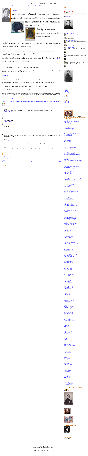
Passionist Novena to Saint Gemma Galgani (68, 306)
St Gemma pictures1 (66, 350)
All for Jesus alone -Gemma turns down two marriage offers (70, 218)
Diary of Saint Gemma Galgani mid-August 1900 (69, 343)
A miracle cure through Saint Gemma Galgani (68, 234)
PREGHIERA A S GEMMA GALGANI (70, 47)
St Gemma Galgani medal (66, 299)
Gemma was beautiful (66, 324)
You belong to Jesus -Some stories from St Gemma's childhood (70, 223)
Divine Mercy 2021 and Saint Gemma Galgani (68, 129)
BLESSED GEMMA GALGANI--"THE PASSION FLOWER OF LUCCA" (71, 145)
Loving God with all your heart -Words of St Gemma (69, 274)
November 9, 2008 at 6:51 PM (8, 121)
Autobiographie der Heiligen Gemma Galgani (68, 323)
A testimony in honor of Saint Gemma (68, 185)
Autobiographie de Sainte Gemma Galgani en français (69, 270)
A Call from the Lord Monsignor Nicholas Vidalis (69, 285)
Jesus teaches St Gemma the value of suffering (68, 349)
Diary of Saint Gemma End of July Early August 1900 (69, 345)
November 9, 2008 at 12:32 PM (8, 111)
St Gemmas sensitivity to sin (67, 339)
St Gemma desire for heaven (67, 332)
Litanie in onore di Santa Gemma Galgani (68, 135)
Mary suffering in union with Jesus (67, 317)
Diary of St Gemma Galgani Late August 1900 (68, 342)
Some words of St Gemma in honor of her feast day (69, 204)
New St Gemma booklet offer (67, 212)
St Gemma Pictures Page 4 (66, 88)
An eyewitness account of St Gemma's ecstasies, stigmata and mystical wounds (72, 154)
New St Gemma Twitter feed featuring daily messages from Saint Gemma (71, 158)
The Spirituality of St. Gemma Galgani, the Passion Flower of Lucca (71, 191)
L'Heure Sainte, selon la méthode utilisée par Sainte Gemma (70, 136)
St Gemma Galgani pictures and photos (70, 54)
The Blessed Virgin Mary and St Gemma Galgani (71, 65)
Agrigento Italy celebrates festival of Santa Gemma (69, 304)
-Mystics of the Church (66, 101)
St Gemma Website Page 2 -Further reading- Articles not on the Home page (71, 222)
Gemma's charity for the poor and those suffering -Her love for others (71, 221)
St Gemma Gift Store (68, 16)
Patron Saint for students (66, 174)
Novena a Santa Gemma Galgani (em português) (68, 139)
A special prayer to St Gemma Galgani (68, 203)
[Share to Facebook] (4, 105)
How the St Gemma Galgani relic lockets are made (69, 132)
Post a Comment (3, 160)
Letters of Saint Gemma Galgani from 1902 (68, 318)
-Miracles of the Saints (66, 102)
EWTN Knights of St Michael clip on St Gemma (69, 286)
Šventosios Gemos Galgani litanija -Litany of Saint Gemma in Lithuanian (71, 123)
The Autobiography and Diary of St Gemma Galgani (69, 171)
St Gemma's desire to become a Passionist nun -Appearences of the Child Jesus (72, 243)
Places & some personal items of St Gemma (68, 236)
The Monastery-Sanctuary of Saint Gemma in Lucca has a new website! (71, 142)
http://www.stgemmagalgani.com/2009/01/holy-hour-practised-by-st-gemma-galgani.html (11, 98)
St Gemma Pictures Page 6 (66, 90)
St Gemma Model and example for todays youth (68, 334)
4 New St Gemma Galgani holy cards (67, 310)
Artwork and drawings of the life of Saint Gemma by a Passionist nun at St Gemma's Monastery (73, 187)
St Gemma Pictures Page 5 (66, 89)
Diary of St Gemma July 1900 (67, 346)
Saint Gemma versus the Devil (67, 377)
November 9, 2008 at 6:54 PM (8, 128)
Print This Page (30, 5)
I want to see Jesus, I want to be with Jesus (68, 250)
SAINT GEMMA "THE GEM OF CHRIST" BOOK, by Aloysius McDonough (72, 133)
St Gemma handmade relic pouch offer (68, 216)
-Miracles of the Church (66, 103)
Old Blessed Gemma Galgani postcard (68, 255)
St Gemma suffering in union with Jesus (68, 311)
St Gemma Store (4, 5)
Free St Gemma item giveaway (67, 208)
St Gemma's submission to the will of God (68, 157)
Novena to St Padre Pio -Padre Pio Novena (70, 33)
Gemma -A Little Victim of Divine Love (68, 193)
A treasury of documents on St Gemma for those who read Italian (70, 260)
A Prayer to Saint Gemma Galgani (67, 266)
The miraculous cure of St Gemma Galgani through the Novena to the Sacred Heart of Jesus (73, 353)
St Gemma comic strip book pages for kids (68, 237)
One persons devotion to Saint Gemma (68, 197)
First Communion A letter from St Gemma (68, 261)
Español (26, 5)
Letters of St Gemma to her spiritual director (68, 355)
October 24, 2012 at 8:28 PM (8, 140)
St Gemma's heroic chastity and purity (68, 308)
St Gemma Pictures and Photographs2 (68, 352)
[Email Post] (2, 104)
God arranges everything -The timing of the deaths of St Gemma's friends (71, 217)
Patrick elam (5, 156)
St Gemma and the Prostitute (67, 293)
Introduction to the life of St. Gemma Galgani (68, 383)
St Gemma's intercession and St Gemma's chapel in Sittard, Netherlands (71, 196)
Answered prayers (66, 357)
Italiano (8, 5)
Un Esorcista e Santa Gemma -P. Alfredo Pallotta (69, 300)
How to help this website (66, 330)
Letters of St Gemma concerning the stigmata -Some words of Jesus (70, 241)
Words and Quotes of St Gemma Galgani (68, 372)
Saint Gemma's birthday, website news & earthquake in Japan (70, 210)
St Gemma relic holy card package (67, 248)
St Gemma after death (66, 292)
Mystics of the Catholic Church (67, 267)
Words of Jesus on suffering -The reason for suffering (69, 219)
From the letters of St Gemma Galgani (68, 382)
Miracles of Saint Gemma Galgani (67, 228)
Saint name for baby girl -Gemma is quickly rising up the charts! (70, 146)
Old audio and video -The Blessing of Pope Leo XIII (69, 244)
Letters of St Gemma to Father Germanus (68, 336)
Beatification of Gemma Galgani (67, 327)
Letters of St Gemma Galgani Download (68, 374)
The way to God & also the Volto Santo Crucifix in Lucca (69, 224)
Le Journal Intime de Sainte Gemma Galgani (68, 257)
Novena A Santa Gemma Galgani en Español (70, 61)
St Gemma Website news (66, 325)
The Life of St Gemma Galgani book (13, 5)
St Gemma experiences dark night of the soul (68, 307)
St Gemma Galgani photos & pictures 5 (68, 288)
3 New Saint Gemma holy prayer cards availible (68, 313)
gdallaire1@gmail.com (68, 96)
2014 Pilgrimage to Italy (66, 159)
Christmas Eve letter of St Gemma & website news (69, 189)
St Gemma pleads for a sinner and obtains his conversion (69, 362)
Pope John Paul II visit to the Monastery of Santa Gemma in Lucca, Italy (71, 205)
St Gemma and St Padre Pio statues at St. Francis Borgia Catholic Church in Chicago (72, 161)
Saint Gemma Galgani (66, 119)
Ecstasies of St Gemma (66, 356)
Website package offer (66, 211)
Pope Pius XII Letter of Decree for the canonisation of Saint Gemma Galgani (71, 166)
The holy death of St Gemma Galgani (67, 370)
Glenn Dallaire (5, 133)
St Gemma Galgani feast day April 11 (67, 170)
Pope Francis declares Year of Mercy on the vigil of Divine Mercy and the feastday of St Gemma (73, 152)
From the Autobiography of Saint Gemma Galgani (69, 380)
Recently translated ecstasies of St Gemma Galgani (69, 180)
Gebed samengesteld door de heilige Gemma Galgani (69, 128)
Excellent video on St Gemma (67, 369)
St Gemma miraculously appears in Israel (68, 183)
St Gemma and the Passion (66, 337)
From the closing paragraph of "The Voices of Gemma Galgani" (70, 147)
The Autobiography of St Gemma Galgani (68, 375)
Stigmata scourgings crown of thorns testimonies (69, 331)
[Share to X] (3, 105)
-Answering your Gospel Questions (67, 107)
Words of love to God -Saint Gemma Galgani (68, 340)
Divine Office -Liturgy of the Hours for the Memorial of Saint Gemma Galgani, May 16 (72, 164)
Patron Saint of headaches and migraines (68, 238)
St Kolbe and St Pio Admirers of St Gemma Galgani (69, 320)
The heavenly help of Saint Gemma (67, 186)
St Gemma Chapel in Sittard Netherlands (68, 280)
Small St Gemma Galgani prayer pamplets (68, 279)
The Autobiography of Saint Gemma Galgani (68, 344)
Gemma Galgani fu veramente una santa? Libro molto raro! (70, 120)
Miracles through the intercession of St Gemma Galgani (69, 361)
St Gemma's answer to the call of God (68, 289)
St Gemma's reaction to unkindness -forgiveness (68, 263)
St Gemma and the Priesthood (67, 294)
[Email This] (2, 105)
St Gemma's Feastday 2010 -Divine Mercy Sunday (69, 256)
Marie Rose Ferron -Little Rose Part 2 (68, 269)
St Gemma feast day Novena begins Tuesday (68, 314)
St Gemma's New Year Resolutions (67, 215)
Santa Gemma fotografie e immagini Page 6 (68, 249)
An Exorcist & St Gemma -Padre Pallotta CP (68, 302)
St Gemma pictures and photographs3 (67, 321)
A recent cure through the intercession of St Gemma (69, 138)
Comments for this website (66, 363)
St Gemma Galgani (44, 1)
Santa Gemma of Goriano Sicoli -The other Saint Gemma (69, 225)
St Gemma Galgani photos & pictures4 (68, 301)
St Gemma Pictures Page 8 (66, 92)
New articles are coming (66, 231)
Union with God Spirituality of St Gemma (68, 333)
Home (1, 5)
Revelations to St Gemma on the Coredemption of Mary (69, 235)
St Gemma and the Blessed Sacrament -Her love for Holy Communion (71, 230)
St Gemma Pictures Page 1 (66, 86)
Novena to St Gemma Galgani (67, 351)
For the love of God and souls (67, 275)
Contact (33, 5)
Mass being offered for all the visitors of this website (69, 206)
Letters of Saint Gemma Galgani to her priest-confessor (69, 153)
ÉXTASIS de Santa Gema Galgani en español (68, 312)
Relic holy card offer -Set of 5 (67, 167)
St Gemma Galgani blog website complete (68, 281)
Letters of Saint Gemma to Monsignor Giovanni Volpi (69, 151)
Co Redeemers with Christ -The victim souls (68, 287)
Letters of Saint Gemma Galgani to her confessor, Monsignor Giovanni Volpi (71, 155)
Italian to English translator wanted (67, 172)
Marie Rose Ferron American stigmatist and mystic (69, 305)
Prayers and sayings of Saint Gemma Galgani (68, 378)
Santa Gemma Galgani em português (67, 141)
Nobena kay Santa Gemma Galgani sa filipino (68, 295)
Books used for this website (67, 358)
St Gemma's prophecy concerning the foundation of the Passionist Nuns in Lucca (72, 229)
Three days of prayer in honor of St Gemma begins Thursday (70, 247)
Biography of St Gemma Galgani (21, 5)
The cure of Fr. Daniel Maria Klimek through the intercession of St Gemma (71, 121)
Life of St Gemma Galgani (68, 58)
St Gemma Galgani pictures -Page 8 (67, 148)
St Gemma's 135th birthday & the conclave (68, 173)
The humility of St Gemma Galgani (67, 368)
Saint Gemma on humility (66, 326)
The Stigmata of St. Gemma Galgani (67, 376)
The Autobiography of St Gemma (38, 5)
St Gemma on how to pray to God (67, 298)
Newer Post (3, 161)
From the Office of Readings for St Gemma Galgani (69, 168)
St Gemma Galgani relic (66, 122)
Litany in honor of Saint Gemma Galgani (68, 134)
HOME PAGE (44, 455)
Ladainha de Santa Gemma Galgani (67, 140)
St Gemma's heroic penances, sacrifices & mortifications (69, 209)
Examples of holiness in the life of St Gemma (68, 262)
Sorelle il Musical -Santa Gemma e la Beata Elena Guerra (69, 240)
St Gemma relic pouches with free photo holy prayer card (69, 179)
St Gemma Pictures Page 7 (66, 91)
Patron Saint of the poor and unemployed (68, 268)
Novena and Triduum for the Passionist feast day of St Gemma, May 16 (71, 165)
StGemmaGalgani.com (69, 15)
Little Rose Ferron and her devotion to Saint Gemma (69, 199)
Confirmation (65, 338)
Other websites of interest (66, 365)
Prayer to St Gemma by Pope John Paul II (68, 259)
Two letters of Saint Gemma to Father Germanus (69, 319)
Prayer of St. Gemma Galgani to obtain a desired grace (71, 40)
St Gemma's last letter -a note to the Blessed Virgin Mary (69, 242)
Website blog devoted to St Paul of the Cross (68, 276)
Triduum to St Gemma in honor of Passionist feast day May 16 (70, 202)
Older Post (60, 161)
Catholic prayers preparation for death (67, 273)
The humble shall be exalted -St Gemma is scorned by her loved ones (71, 254)
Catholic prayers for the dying (67, 272)
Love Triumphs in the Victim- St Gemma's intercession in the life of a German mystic (72, 178)
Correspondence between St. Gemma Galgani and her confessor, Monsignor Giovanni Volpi (73, 160)
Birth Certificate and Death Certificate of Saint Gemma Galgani (70, 127)
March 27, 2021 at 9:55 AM (7, 158)
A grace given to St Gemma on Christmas (68, 190)
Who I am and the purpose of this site (68, 384)
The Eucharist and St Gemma (67, 371)
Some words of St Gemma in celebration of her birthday (69, 184)
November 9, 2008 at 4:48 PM (8, 115)
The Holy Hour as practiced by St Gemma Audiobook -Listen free (70, 126)
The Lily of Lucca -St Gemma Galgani (68, 253)
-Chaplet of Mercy (66, 106)
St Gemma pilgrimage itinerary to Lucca (68, 291)
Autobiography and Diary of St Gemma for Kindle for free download (71, 177)
